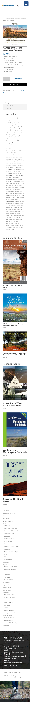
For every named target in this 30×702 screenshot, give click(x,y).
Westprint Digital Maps (10, 569)
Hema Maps (6, 577)
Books (8, 18)
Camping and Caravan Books (12, 531)
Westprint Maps (7, 615)
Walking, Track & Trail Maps (10, 613)
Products (10, 672)
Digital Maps (6, 565)
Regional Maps (7, 587)
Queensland (7, 600)
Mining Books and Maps (11, 552)
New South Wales (9, 595)
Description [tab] (8, 103)
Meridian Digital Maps (10, 566)
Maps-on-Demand (9, 617)
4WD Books (7, 526)
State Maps (6, 592)
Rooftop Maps (7, 590)
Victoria (6, 608)
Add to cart (18, 79)
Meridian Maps (7, 582)
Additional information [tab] (11, 106)
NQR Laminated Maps (9, 585)
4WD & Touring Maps (9, 513)
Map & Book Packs (8, 579)
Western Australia (9, 610)
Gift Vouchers (6, 574)
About (6, 672)
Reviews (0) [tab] (8, 109)
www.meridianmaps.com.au (13, 662)
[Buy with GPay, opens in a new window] (15, 84)
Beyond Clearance (8, 521)
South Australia (8, 602)
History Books (8, 544)
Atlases (5, 516)
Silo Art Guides (8, 557)
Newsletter (17, 672)
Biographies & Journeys (10, 528)
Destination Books (9, 539)
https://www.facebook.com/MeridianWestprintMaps (15, 657)
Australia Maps (7, 518)
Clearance (6, 562)
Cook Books (7, 536)
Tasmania (7, 605)
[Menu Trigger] (26, 3)
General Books (8, 541)
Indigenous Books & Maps (11, 546)
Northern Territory (9, 597)
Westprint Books (8, 620)
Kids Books (7, 549)
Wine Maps (6, 625)
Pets (5, 554)
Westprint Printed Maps (11, 623)
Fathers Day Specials (8, 572)
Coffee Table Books (15, 18)
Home (4, 18)
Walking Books (8, 559)
